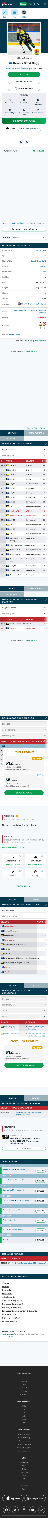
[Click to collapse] (45, 443)
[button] (24, 74)
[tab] (12, 433)
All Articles (24, 1148)
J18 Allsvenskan (32, 484)
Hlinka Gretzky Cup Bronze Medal (28, 1112)
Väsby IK (12, 566)
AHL (24, 1416)
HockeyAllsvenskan (33, 506)
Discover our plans (24, 121)
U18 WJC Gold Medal (22, 1115)
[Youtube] (32, 1510)
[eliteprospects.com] (7, 4)
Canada (24, 1381)
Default (12, 433)
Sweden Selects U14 (17, 624)
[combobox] (12, 237)
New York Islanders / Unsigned (33, 304)
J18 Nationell (31, 497)
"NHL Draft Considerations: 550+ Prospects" (29, 1263)
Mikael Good (14, 334)
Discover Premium (24, 1065)
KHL (24, 1409)
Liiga (24, 1419)
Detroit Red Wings (24, 1437)
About (24, 1466)
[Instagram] (24, 1510)
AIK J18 (12, 479)
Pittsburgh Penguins (24, 1447)
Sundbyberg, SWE (38, 261)
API (24, 1479)
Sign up (23, 4)
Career (24, 1489)
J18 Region (30, 488)
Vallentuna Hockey (13, 539)
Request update (38, 340)
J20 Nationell (31, 502)
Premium (42, 318)
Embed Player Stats (36, 428)
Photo (24, 1476)
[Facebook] (6, 1510)
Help (24, 1469)
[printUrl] (27, 142)
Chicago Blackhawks (24, 1434)
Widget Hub (24, 1462)
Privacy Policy (24, 1472)
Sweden (42, 266)
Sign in (31, 4)
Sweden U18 (14, 511)
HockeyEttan (29, 68)
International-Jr (32, 515)
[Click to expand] (45, 990)
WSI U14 (29, 624)
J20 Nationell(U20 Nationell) (15, 944)
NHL (24, 1406)
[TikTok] (41, 1510)
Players (12, 985)
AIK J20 (12, 502)
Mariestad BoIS (11, 68)
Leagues (11, 899)
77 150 (12, 128)
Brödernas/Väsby (16, 545)
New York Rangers (24, 1444)
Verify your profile (9, 1334)
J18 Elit (28, 479)
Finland (24, 1388)
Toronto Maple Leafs (24, 1451)
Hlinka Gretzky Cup (33, 628)
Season (12, 1098)
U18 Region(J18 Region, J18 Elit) (16, 963)
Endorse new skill (11, 848)
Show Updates (24, 81)
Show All (22, 886)
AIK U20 (6, 1239)
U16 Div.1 (29, 465)
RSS (24, 1482)
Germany (24, 1391)
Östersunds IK (14, 550)
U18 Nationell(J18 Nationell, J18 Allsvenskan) (21, 958)
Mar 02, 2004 (40, 250)
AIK (44, 272)
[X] (15, 1510)
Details (40, 1171)
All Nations (24, 1394)
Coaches (12, 438)
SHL (24, 1413)
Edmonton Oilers (24, 1441)
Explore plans (24, 793)
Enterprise (24, 1486)
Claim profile (25, 88)
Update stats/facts (26, 229)
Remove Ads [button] (38, 151)
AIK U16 (12, 465)
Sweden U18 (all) (15, 515)
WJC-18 (29, 511)
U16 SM (29, 470)
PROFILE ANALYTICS (30, 128)
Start (4, 223)
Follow (24, 74)
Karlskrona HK (15, 570)
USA (24, 1384)
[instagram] (21, 142)
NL (24, 1423)
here (11, 1337)
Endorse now (13, 864)
